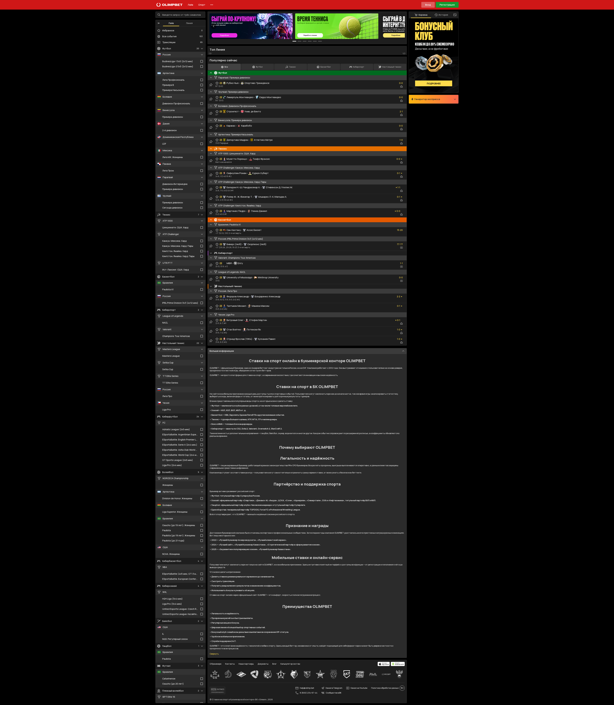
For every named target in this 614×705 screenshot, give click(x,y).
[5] (320, 41)
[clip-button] (211, 84)
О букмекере (215, 664)
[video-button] (401, 247)
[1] (299, 41)
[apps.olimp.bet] (384, 664)
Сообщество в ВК (333, 692)
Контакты (230, 664)
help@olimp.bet (307, 688)
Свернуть (214, 654)
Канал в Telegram (334, 688)
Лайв (190, 4)
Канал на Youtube (359, 688)
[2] (304, 41)
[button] (159, 23)
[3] (309, 41)
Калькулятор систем (290, 664)
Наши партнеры (246, 664)
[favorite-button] (217, 83)
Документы (263, 664)
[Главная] (169, 5)
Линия (189, 23)
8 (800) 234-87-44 (308, 692)
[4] (314, 41)
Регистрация (447, 4)
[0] (294, 41)
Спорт (201, 4)
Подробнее (434, 83)
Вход (428, 4)
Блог (274, 664)
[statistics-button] (401, 86)
